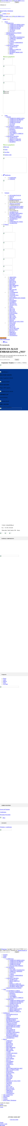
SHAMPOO (12, 51)
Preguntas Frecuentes (5, 814)
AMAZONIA (12, 277)
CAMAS (11, 41)
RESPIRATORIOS (11, 1020)
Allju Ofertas (3, 338)
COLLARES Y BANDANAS (16, 37)
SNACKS (11, 31)
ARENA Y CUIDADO (15, 139)
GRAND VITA (13, 305)
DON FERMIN (17, 298)
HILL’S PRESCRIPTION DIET (14, 1068)
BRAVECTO (12, 282)
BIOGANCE (12, 281)
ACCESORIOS (10, 967)
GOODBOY (12, 302)
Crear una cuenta (14, 1119)
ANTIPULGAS (13, 46)
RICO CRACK (10, 1087)
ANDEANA (9, 1040)
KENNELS (12, 129)
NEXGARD (12, 323)
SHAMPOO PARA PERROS (16, 985)
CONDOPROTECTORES (16, 221)
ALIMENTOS (10, 958)
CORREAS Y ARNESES (15, 38)
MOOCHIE (12, 318)
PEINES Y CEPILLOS (15, 49)
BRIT (10, 288)
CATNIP (11, 135)
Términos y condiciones (6, 827)
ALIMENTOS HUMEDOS (16, 26)
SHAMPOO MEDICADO (16, 52)
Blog (3, 817)
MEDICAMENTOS (14, 981)
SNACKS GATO (13, 1004)
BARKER (12, 280)
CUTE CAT (12, 296)
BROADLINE (13, 289)
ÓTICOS (11, 196)
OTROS (11, 44)
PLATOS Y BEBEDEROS (16, 42)
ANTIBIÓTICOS (13, 212)
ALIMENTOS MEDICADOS (16, 24)
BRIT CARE (12, 286)
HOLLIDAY (12, 311)
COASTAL (12, 293)
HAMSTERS (12, 177)
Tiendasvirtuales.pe (22, 950)
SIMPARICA (12, 332)
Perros (4, 678)
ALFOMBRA (12, 132)
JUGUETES (12, 39)
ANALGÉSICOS (10, 1029)
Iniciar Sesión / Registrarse (9, 1100)
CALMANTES (13, 223)
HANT (11, 306)
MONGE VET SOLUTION (16, 321)
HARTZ (11, 307)
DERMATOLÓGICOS (15, 199)
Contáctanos (3, 812)
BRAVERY (12, 284)
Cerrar (1, 1104)
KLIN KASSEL (13, 313)
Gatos (4, 680)
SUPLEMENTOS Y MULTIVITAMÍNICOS (15, 215)
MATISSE (12, 314)
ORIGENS (12, 325)
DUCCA (11, 299)
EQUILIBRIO (13, 300)
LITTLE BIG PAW (14, 328)
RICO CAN (9, 1086)
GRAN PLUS (12, 303)
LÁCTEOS (12, 30)
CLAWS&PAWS (13, 292)
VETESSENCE (13, 335)
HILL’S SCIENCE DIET (12, 1069)
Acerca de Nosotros (5, 809)
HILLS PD (12, 309)
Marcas (5, 681)
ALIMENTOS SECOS (15, 27)
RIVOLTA (12, 331)
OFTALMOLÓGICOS (15, 195)
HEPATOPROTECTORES (16, 208)
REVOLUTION (13, 329)
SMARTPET (12, 334)
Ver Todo (5, 684)
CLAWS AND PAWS (11, 1053)
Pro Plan (8, 1085)
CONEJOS (12, 179)
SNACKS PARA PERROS (16, 965)
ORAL (11, 198)
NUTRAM (12, 324)
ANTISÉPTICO (13, 219)
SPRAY (11, 53)
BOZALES (12, 35)
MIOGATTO (9, 1076)
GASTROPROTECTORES (16, 206)
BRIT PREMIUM (13, 285)
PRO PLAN (12, 327)
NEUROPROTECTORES (13, 1021)
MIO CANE (12, 316)
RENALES (9, 1028)
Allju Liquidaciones (5, 339)
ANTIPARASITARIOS (15, 217)
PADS (11, 48)
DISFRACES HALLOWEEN (13, 988)
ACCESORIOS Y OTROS (13, 990)
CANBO (11, 291)
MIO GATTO (12, 317)
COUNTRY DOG (14, 295)
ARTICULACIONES (14, 203)
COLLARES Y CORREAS (16, 133)
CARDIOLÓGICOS (11, 1024)
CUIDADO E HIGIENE (12, 978)
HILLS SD (12, 310)
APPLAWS (12, 278)
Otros (4, 682)
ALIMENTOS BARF (14, 28)
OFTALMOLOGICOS (12, 1014)
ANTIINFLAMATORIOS (16, 213)
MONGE (11, 320)
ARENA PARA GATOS (15, 1008)
